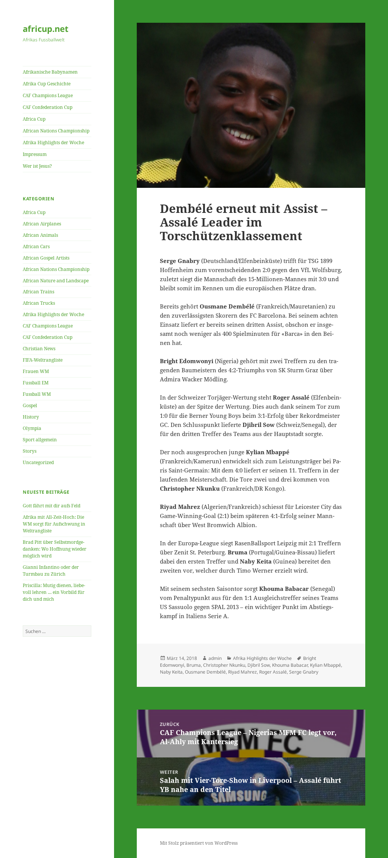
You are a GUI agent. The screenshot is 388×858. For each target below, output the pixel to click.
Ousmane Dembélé (205, 672)
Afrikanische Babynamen (50, 72)
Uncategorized (38, 462)
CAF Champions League (48, 95)
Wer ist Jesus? (37, 166)
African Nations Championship (56, 131)
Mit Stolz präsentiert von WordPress (199, 843)
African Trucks (39, 303)
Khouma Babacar (290, 665)
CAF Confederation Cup (47, 107)
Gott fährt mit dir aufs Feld (51, 505)
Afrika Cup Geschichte (46, 83)
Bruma (193, 665)
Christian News (39, 348)
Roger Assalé (273, 672)
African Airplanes (42, 223)
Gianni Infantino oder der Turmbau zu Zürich (51, 570)
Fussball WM (37, 394)
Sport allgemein (40, 439)
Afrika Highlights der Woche (53, 142)
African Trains (38, 291)
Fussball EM (35, 382)
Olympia (32, 428)
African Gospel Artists (46, 258)
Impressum (35, 154)
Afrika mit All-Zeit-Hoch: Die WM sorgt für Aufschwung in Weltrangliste (54, 524)
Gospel (30, 405)
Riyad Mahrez (242, 672)
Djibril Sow (258, 665)
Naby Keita (171, 672)
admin (215, 658)
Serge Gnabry (303, 672)
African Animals (40, 235)
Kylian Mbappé (325, 665)
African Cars (36, 246)
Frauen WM (36, 371)
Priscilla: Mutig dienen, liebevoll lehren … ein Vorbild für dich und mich (54, 592)
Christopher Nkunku (224, 665)
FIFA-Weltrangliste (43, 360)
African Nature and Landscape (56, 280)
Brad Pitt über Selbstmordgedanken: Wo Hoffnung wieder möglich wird (54, 549)
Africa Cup (34, 119)
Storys (29, 451)
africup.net (46, 28)
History (31, 417)
